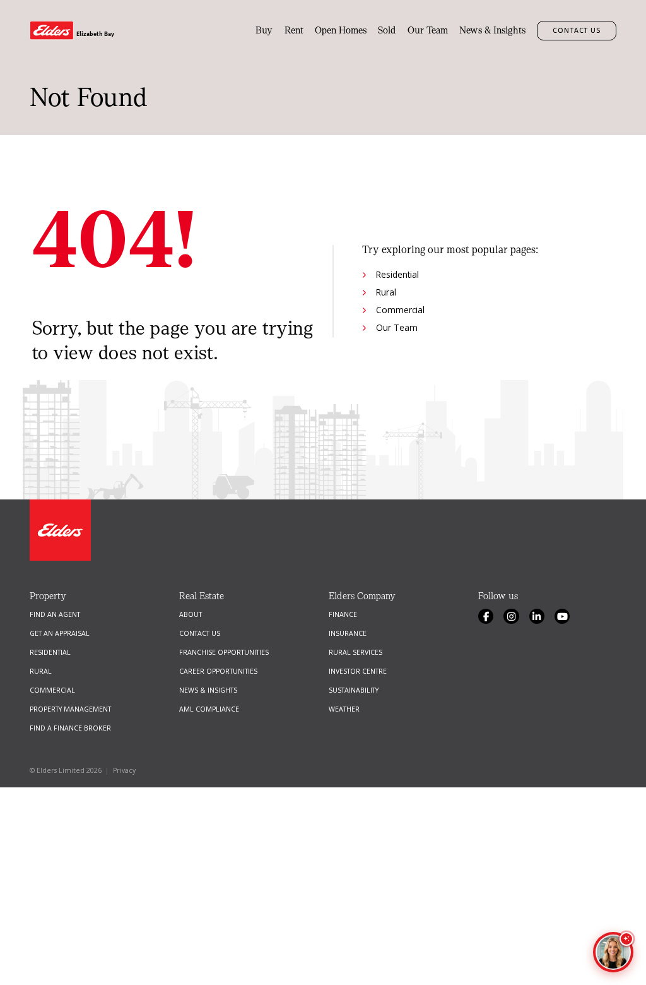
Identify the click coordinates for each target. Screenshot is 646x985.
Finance (343, 614)
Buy (264, 30)
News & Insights (492, 30)
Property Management (70, 709)
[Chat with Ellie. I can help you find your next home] (613, 952)
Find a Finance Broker (70, 728)
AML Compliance (209, 709)
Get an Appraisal (60, 633)
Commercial (400, 310)
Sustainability (354, 690)
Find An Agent (55, 614)
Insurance (348, 633)
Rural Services (355, 652)
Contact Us (576, 30)
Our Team (428, 30)
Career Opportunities (218, 671)
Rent (294, 30)
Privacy (124, 770)
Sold (387, 30)
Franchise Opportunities (224, 652)
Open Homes (341, 30)
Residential (397, 274)
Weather (344, 709)
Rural (386, 292)
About (190, 614)
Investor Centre (358, 671)
